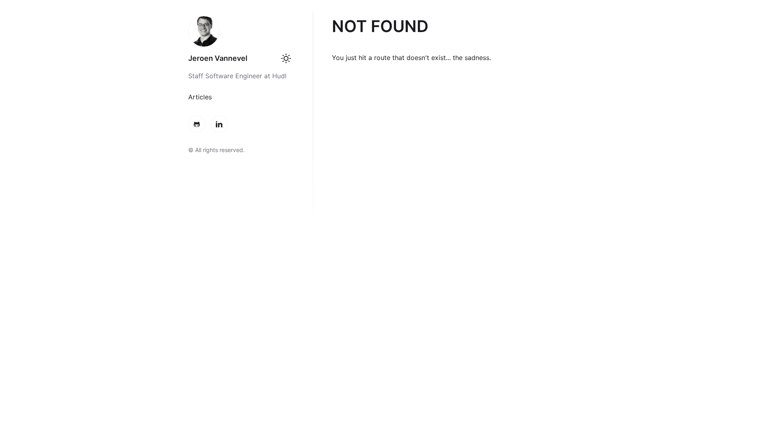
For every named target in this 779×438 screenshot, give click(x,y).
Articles (200, 97)
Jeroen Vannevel (217, 58)
